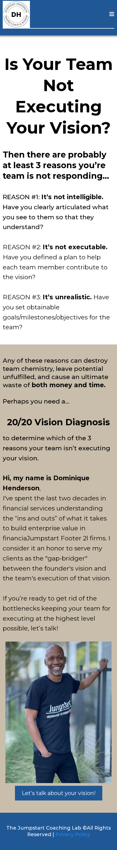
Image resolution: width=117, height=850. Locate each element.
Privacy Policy (73, 834)
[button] (111, 14)
